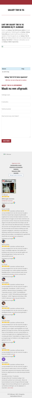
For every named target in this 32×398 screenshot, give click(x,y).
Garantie (16, 173)
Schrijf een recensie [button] (7, 201)
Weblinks (16, 169)
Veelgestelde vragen (16, 165)
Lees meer (10, 388)
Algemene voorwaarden (16, 167)
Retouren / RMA (16, 171)
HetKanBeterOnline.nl (16, 396)
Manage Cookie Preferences (16, 175)
